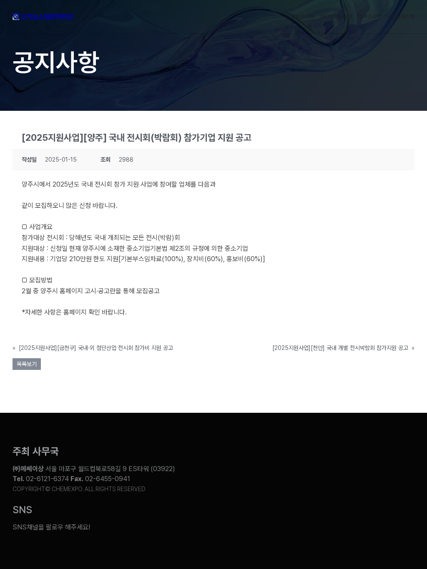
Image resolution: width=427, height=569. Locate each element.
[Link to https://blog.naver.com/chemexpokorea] (271, 521)
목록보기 (27, 364)
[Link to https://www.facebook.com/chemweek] (312, 521)
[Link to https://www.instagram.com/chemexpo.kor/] (354, 521)
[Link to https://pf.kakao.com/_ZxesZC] (396, 521)
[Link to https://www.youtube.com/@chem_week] (229, 521)
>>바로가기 (37, 323)
